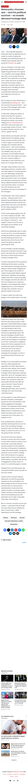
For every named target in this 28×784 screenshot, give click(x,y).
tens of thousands (14, 123)
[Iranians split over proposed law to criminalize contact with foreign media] (7, 678)
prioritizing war (15, 103)
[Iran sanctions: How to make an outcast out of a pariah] (21, 695)
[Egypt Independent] (14, 2)
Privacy (12, 776)
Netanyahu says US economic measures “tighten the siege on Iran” (21, 685)
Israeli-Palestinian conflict (14, 521)
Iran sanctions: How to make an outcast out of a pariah (20, 701)
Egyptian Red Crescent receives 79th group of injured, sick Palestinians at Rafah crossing (6, 703)
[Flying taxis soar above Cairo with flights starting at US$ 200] (5, 753)
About (4, 774)
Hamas (14, 518)
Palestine (14, 524)
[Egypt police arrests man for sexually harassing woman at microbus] (5, 746)
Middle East (5, 6)
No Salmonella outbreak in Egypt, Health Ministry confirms (13, 737)
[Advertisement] (14, 607)
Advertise (9, 774)
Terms (16, 776)
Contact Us (15, 774)
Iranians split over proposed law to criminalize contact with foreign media (6, 685)
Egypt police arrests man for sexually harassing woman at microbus (18, 745)
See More (14, 760)
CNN (4, 24)
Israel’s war (12, 63)
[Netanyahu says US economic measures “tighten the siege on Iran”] (21, 678)
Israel (22, 518)
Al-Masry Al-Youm (18, 771)
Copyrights (22, 774)
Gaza (6, 518)
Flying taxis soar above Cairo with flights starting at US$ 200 (18, 753)
